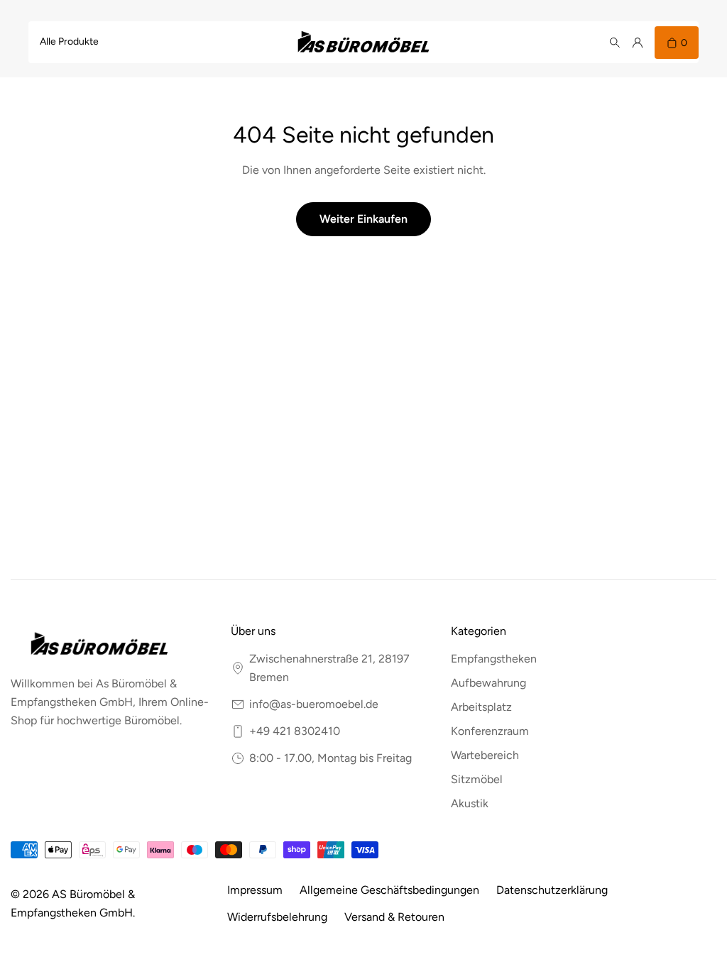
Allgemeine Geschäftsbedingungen (389, 890)
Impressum (255, 890)
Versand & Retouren (394, 917)
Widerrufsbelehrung (277, 917)
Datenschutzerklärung (552, 890)
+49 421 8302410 (294, 731)
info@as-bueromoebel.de (313, 704)
